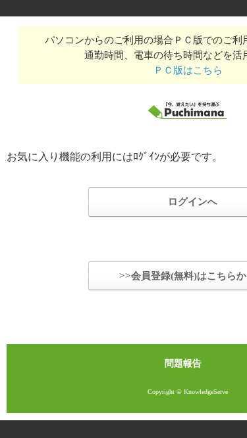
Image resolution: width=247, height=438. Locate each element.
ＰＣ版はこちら (188, 70)
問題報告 (183, 363)
